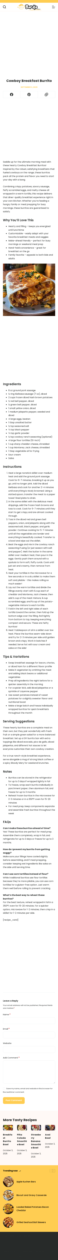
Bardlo (27, 1235)
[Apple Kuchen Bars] (8, 1181)
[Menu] (53, 7)
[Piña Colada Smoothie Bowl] (22, 1128)
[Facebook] (12, 94)
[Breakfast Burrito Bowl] (8, 1128)
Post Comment (14, 1100)
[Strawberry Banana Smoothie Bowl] (36, 1128)
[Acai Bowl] (50, 1128)
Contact (34, 1256)
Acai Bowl (48, 1136)
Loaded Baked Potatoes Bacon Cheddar (32, 1209)
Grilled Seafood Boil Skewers (31, 1222)
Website (7, 1043)
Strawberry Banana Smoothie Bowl (36, 1141)
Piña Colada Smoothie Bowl (22, 1139)
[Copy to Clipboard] (46, 94)
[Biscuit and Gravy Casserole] (8, 1195)
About (22, 1256)
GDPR (52, 1252)
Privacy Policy (11, 1252)
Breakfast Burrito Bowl (7, 1139)
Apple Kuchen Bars (26, 1181)
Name (7, 1014)
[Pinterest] (29, 94)
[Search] (4, 6)
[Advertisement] (29, 41)
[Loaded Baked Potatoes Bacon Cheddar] (8, 1208)
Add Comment (11, 1057)
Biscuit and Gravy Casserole (31, 1195)
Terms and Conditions (34, 1252)
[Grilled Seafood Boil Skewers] (8, 1222)
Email (6, 1028)
